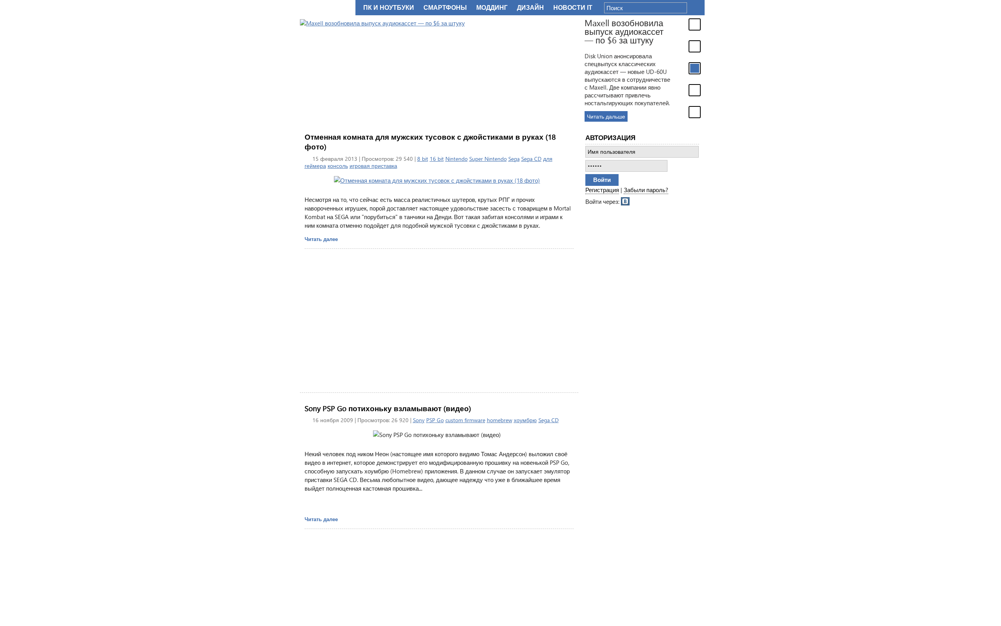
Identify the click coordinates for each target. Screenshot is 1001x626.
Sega (514, 158)
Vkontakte (625, 200)
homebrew (499, 420)
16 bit (437, 158)
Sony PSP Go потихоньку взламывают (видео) (388, 408)
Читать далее (321, 239)
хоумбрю (525, 420)
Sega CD (531, 158)
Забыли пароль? (646, 190)
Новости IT (572, 7)
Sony (419, 420)
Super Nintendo (488, 158)
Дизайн (530, 7)
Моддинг (492, 7)
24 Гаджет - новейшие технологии (326, 7)
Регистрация (602, 190)
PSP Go (435, 420)
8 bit (422, 158)
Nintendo (456, 158)
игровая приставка (373, 165)
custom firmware (465, 420)
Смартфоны (445, 7)
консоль (338, 165)
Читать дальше (606, 116)
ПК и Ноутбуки (388, 7)
